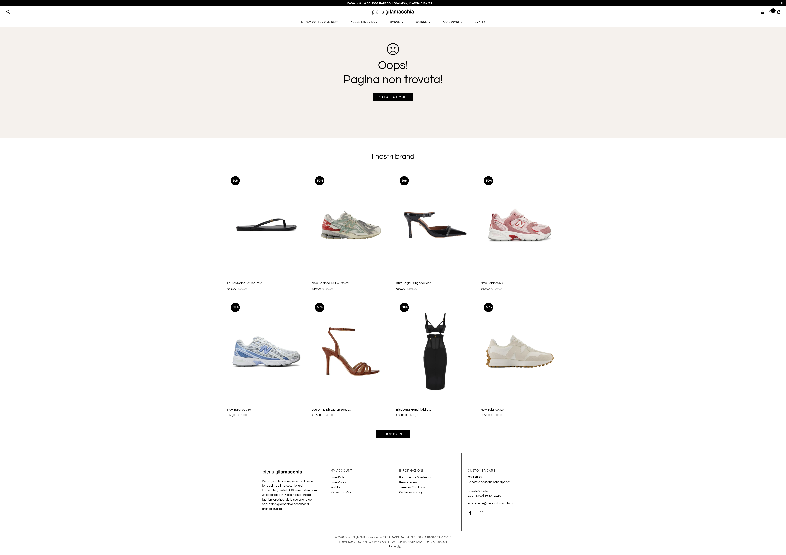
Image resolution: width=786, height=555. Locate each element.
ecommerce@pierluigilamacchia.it (491, 503)
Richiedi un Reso (341, 492)
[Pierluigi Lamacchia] (393, 12)
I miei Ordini (338, 482)
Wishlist (336, 487)
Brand (479, 22)
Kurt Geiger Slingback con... (414, 283)
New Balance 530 (492, 283)
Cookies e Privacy (410, 492)
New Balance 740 (239, 409)
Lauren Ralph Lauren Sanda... (331, 409)
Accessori (450, 22)
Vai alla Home (393, 97)
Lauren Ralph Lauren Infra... (245, 283)
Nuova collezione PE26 (319, 22)
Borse (395, 22)
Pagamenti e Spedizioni (415, 477)
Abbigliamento (362, 22)
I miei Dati (337, 477)
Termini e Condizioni (412, 487)
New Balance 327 (492, 409)
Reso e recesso (409, 482)
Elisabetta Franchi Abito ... (413, 409)
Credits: (393, 546)
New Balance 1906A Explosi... (331, 283)
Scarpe (421, 22)
